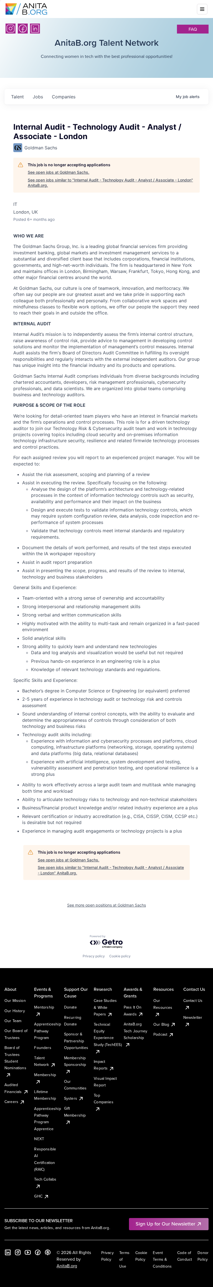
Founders (42, 1047)
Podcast (160, 1034)
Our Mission (15, 1000)
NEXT (39, 1139)
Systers (70, 1098)
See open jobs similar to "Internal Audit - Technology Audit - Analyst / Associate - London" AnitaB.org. (110, 183)
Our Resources (162, 1004)
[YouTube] (27, 1252)
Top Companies (103, 1098)
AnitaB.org (67, 1266)
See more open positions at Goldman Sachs (106, 905)
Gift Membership (75, 1112)
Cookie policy (120, 956)
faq (193, 29)
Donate (70, 1007)
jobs (38, 96)
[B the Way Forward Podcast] (47, 1252)
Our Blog (161, 1024)
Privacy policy (94, 956)
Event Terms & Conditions (162, 1259)
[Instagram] (10, 29)
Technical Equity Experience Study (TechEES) (107, 1034)
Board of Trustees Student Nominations (15, 1058)
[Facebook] (23, 29)
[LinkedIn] (35, 29)
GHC (38, 1196)
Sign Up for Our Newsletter (165, 1223)
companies (63, 96)
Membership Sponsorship (75, 1061)
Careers (11, 1101)
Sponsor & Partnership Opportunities (76, 1040)
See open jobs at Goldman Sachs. (58, 172)
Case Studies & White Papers (105, 1007)
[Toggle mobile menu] (202, 9)
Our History (14, 1011)
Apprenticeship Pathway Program (47, 1030)
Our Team (12, 1021)
